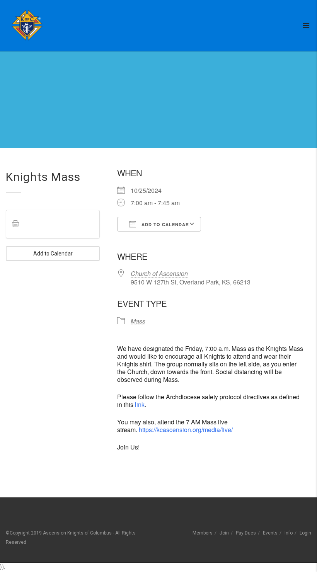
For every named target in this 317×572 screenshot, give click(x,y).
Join (224, 533)
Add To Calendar (164, 224)
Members (203, 533)
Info (289, 533)
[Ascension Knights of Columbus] (27, 25)
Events (270, 533)
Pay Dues (246, 533)
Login (305, 533)
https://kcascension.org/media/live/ (186, 429)
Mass (138, 321)
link (140, 404)
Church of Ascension (159, 273)
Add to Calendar (53, 253)
